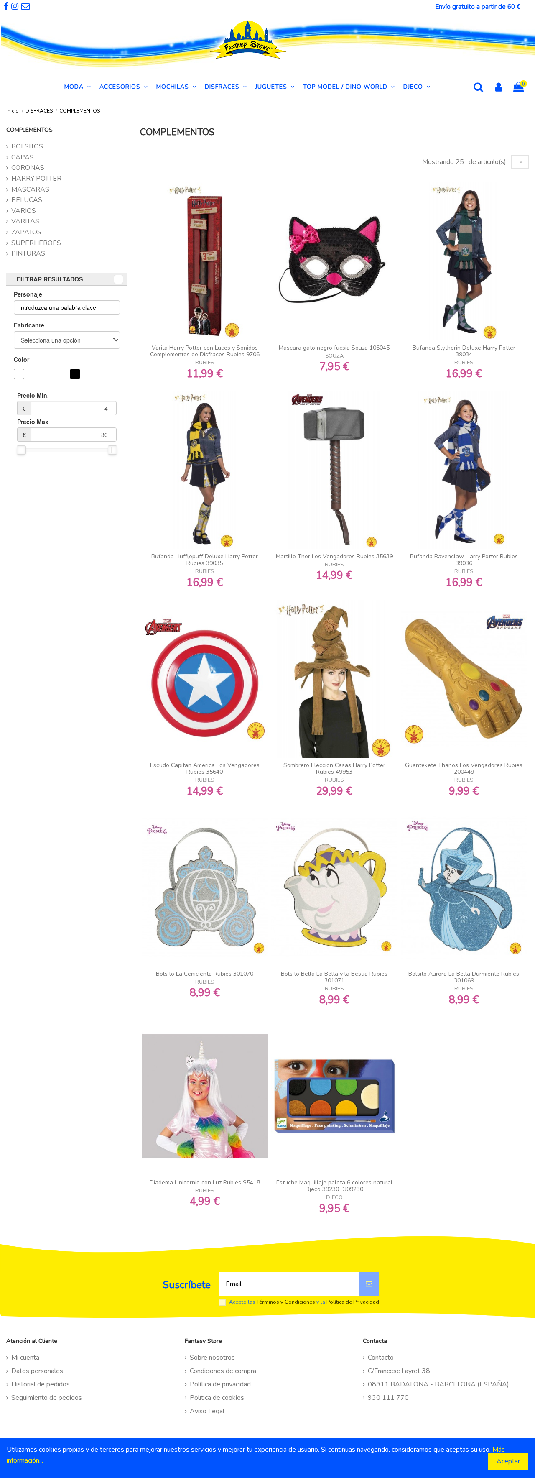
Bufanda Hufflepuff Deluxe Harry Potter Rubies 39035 (204, 560)
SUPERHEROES (36, 243)
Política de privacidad (220, 1384)
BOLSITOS (27, 146)
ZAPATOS (26, 232)
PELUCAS (26, 200)
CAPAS (22, 157)
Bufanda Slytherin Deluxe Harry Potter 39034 (464, 351)
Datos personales (37, 1371)
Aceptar (508, 1461)
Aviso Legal (207, 1411)
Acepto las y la (304, 1302)
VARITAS (25, 221)
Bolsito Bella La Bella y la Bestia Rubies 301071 (334, 977)
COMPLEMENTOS (29, 130)
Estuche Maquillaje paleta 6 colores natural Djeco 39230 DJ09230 (334, 1186)
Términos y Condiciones (286, 1302)
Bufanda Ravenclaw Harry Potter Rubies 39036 (464, 560)
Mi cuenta (25, 1357)
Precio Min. (33, 401)
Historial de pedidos (40, 1384)
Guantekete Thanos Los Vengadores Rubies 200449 (463, 768)
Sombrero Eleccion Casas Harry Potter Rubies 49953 (334, 768)
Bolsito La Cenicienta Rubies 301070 (204, 974)
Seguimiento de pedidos (46, 1397)
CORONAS (27, 167)
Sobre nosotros (212, 1357)
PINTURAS (28, 253)
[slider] (21, 450)
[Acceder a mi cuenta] (498, 88)
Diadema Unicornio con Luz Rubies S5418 (205, 1182)
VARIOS (23, 210)
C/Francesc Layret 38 (399, 1371)
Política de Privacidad (352, 1302)
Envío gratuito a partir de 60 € (477, 7)
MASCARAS (30, 189)
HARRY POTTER (36, 178)
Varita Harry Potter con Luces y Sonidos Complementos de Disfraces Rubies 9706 (205, 351)
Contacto (381, 1357)
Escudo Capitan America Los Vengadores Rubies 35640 (205, 768)
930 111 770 (388, 1397)
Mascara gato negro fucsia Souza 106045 (334, 348)
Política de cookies (217, 1397)
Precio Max (32, 428)
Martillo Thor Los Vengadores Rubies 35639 (334, 556)
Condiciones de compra (223, 1371)
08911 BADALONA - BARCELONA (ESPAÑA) (438, 1384)
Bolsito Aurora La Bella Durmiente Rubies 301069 (463, 977)
